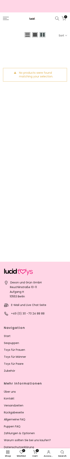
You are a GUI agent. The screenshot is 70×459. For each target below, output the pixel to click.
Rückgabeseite (14, 412)
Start (7, 336)
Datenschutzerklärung (19, 447)
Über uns (10, 392)
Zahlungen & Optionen (19, 433)
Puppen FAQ (12, 426)
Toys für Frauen (14, 350)
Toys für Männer (15, 357)
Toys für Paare (14, 364)
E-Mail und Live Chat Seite (28, 305)
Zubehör (9, 371)
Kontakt (9, 398)
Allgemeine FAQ (14, 419)
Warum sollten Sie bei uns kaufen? (27, 440)
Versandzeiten (13, 405)
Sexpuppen (11, 343)
